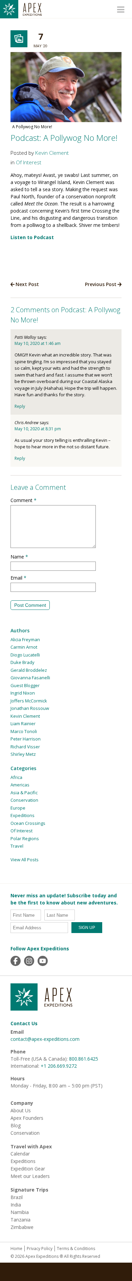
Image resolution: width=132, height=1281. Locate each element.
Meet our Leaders (30, 1176)
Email (18, 578)
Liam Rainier (23, 723)
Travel (16, 846)
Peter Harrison (25, 739)
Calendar (20, 1153)
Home (16, 1248)
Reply (20, 406)
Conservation (24, 800)
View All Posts (24, 859)
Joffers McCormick (28, 701)
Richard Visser (25, 747)
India (15, 1204)
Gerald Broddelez (28, 670)
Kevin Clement (52, 152)
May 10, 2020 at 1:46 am (38, 343)
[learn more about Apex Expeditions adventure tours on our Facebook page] (15, 961)
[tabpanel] (66, 92)
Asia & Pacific (24, 792)
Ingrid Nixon (22, 693)
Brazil (16, 1197)
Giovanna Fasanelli (30, 678)
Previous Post (100, 284)
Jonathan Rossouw (29, 708)
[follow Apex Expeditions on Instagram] (29, 961)
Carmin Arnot (23, 647)
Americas (19, 785)
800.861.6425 (83, 1058)
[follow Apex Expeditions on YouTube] (43, 961)
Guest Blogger (25, 685)
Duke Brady (22, 662)
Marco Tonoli (23, 731)
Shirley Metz (23, 754)
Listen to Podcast (32, 237)
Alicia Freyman (25, 639)
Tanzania (20, 1219)
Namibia (19, 1212)
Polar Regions (24, 838)
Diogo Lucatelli (25, 655)
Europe (17, 808)
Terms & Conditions (76, 1248)
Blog (15, 1125)
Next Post (27, 284)
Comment (23, 500)
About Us (20, 1110)
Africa (16, 777)
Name (19, 556)
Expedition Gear (27, 1168)
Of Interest (28, 162)
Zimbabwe (22, 1227)
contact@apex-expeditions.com (45, 1039)
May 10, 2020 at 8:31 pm (38, 429)
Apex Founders (26, 1118)
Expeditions (22, 815)
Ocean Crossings (27, 823)
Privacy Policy (39, 1248)
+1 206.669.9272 (59, 1066)
